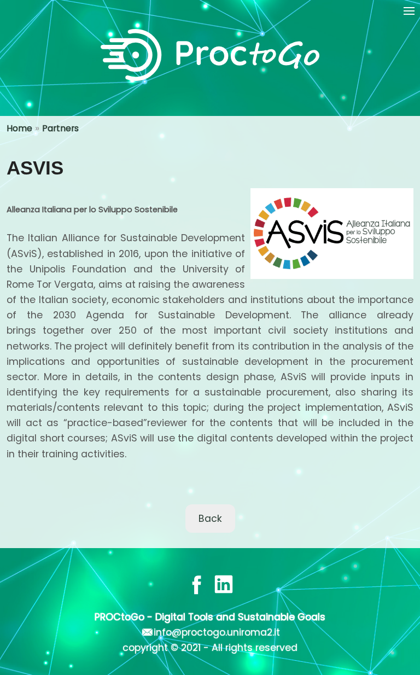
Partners (60, 128)
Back (210, 518)
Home (19, 128)
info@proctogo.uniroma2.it (217, 632)
